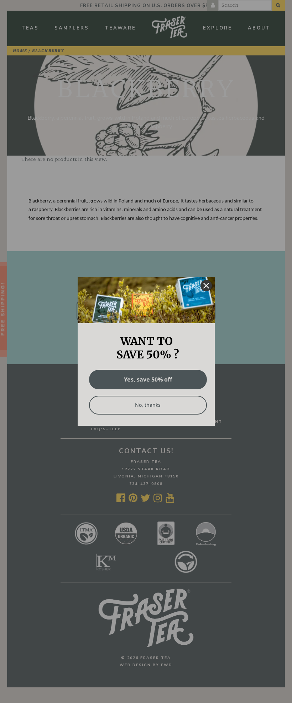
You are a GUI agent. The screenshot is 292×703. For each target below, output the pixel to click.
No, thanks (148, 404)
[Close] (206, 285)
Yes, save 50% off (148, 379)
